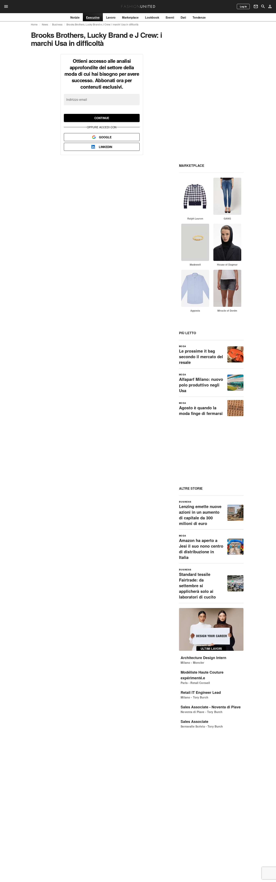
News (45, 24)
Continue (101, 118)
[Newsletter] (255, 6)
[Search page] (263, 6)
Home (34, 24)
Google (105, 137)
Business (57, 24)
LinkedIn (105, 147)
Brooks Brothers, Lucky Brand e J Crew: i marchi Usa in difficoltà (102, 24)
